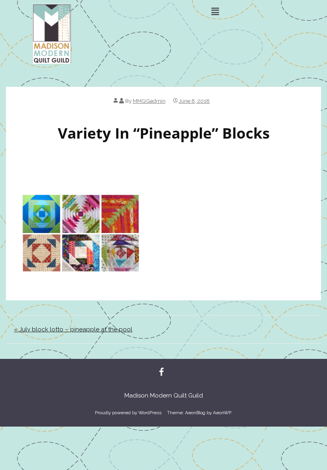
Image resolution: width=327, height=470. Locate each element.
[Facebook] (161, 372)
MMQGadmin (149, 101)
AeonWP (222, 412)
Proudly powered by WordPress (128, 412)
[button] (215, 11)
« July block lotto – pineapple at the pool (73, 329)
